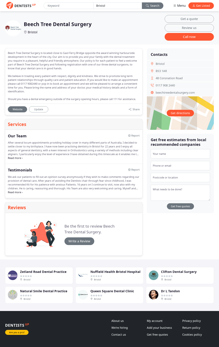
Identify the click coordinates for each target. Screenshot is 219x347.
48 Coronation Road (169, 78)
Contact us (118, 334)
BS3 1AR (161, 71)
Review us (189, 28)
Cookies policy (192, 334)
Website (17, 109)
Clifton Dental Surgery (179, 272)
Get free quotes (180, 206)
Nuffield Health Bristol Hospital (115, 272)
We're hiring (119, 328)
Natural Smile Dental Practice (43, 291)
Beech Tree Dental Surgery (58, 24)
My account (155, 321)
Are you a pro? (17, 332)
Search (154, 6)
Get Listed (202, 6)
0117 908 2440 (165, 85)
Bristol (32, 32)
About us (117, 321)
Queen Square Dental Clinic (112, 291)
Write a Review (79, 241)
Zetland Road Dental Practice (43, 272)
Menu (181, 5)
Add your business (159, 328)
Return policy (191, 328)
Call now (189, 37)
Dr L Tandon (170, 291)
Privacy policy (191, 321)
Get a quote (189, 19)
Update (38, 109)
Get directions (180, 113)
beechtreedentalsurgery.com (175, 92)
